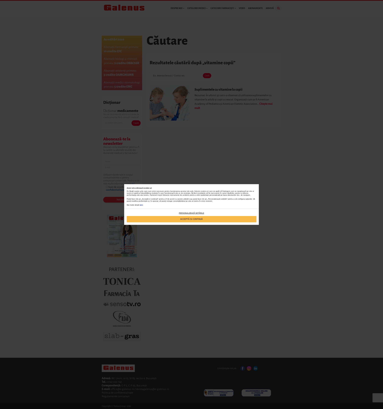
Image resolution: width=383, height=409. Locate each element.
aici (141, 205)
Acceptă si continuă (191, 219)
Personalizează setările (191, 213)
